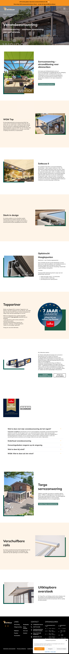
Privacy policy (53, 651)
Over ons (25, 630)
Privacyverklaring (21, 648)
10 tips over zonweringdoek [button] (60, 375)
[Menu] (64, 8)
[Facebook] (5, 626)
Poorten (16, 633)
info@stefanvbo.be (38, 624)
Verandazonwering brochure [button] (46, 84)
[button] (66, 640)
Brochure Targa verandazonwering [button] (48, 504)
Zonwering (10, 14)
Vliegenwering (18, 627)
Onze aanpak (25, 627)
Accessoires (17, 635)
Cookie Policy (47, 651)
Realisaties (26, 624)
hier (49, 1)
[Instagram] (7, 626)
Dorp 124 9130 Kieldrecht (37, 633)
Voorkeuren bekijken (61, 648)
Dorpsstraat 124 (63, 626)
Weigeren (50, 648)
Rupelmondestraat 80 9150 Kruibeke (38, 630)
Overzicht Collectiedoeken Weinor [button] (45, 375)
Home (4, 14)
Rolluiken (16, 630)
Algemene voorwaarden (9, 648)
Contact (25, 633)
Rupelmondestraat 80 (50, 626)
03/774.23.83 (36, 627)
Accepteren (39, 648)
